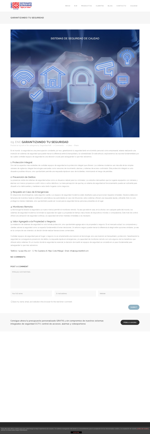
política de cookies (143, 429)
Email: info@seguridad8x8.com (77, 251)
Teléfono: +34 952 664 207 (20, 251)
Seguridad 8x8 (45, 145)
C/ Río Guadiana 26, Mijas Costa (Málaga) (48, 251)
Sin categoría (31, 145)
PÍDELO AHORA (130, 322)
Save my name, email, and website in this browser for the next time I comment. (42, 302)
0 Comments (58, 145)
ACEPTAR (76, 432)
